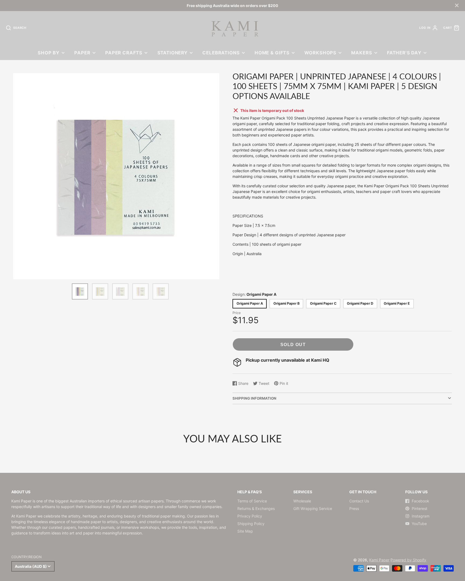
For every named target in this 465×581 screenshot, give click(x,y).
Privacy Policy (249, 516)
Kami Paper (379, 560)
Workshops (320, 52)
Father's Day (404, 52)
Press (354, 508)
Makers (361, 52)
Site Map (245, 531)
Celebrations (220, 52)
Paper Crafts (123, 52)
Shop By (48, 52)
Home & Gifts (272, 52)
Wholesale (302, 501)
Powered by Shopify (408, 560)
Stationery (172, 52)
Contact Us (359, 501)
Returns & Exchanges (256, 508)
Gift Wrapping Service (312, 508)
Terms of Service (252, 501)
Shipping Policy (251, 523)
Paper (82, 52)
